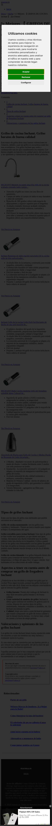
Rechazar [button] (26, 77)
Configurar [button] (26, 82)
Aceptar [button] (26, 72)
